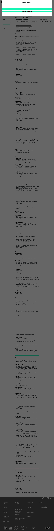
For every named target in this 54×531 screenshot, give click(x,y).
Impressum (23, 13)
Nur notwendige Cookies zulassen (27, 11)
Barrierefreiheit (30, 13)
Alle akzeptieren (27, 9)
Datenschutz (26, 13)
